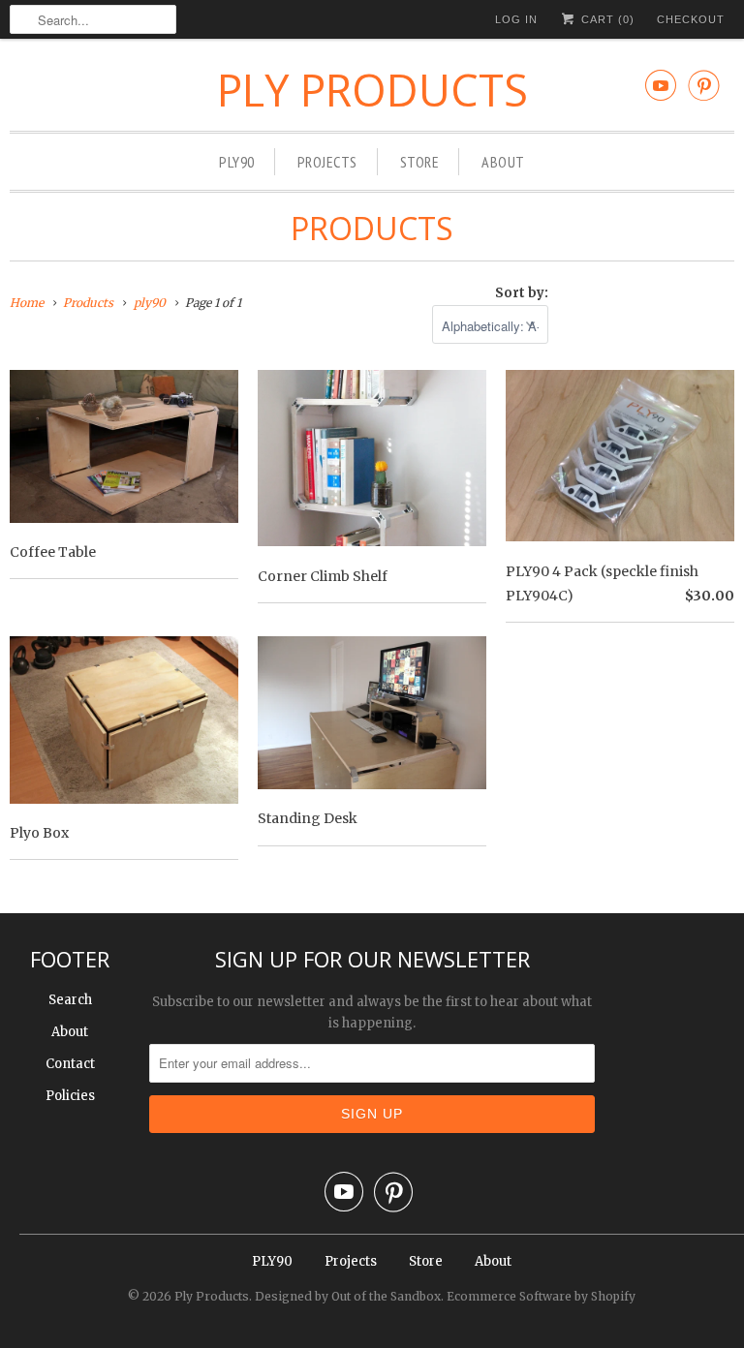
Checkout (691, 19)
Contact (70, 1064)
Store (420, 161)
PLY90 (237, 161)
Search (70, 1000)
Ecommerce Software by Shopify (541, 1296)
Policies (70, 1096)
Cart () (606, 19)
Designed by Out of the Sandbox (348, 1296)
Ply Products (372, 89)
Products (372, 228)
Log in (516, 19)
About (503, 161)
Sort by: (521, 293)
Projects (327, 161)
